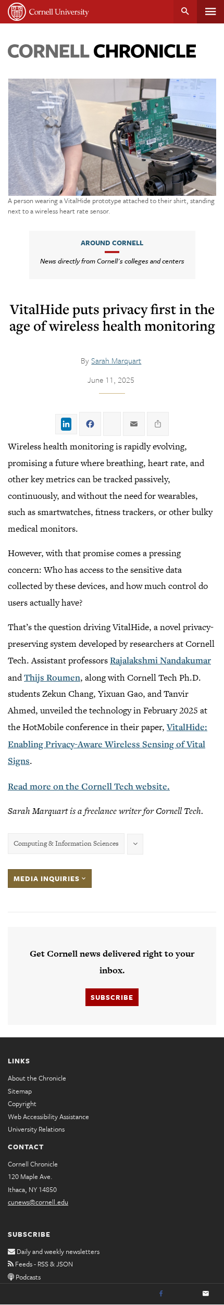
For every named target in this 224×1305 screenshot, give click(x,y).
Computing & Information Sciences (66, 843)
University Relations (36, 1129)
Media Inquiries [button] (48, 878)
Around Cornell (112, 242)
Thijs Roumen (52, 677)
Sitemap (20, 1091)
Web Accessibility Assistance (48, 1116)
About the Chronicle (37, 1078)
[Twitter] (183, 1294)
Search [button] (185, 11)
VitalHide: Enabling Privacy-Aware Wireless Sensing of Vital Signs (107, 744)
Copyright (22, 1103)
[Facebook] (161, 1294)
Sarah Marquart (116, 360)
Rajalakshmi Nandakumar (160, 660)
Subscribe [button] (112, 997)
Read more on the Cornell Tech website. (89, 786)
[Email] (205, 1294)
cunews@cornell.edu (38, 1202)
